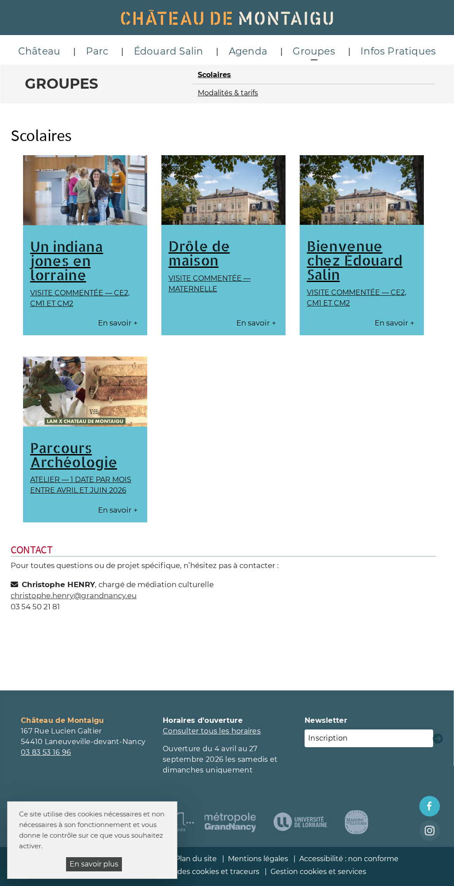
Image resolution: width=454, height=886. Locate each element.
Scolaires (214, 75)
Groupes (314, 51)
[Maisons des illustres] (356, 822)
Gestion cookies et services (318, 871)
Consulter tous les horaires (212, 731)
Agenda (248, 51)
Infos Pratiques (398, 51)
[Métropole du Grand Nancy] (230, 822)
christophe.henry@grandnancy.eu (74, 595)
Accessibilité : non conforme (349, 859)
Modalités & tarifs (228, 93)
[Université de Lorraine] (300, 822)
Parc (97, 51)
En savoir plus (94, 864)
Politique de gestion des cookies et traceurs (181, 871)
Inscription (328, 738)
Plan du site (196, 859)
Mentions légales (258, 859)
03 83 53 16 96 (46, 752)
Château (39, 51)
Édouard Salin (169, 51)
